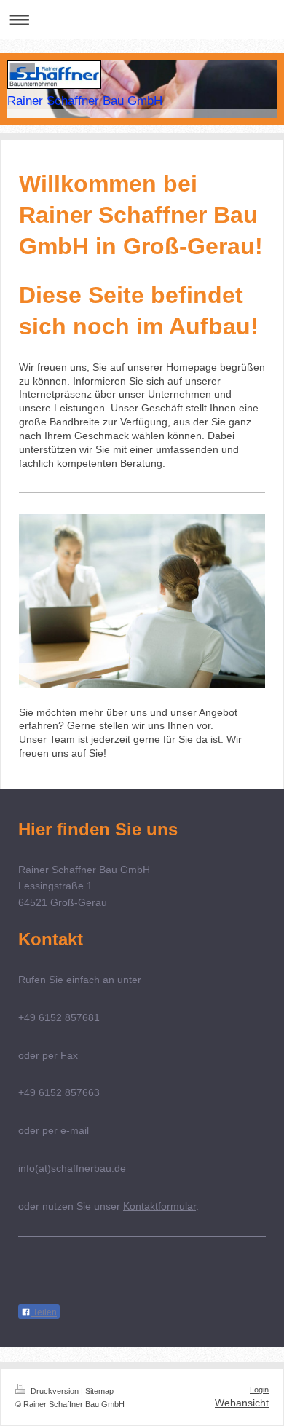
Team (62, 739)
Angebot (218, 712)
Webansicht (242, 1403)
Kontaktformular (159, 1206)
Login (259, 1389)
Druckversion (54, 1391)
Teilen (44, 1312)
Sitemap (99, 1391)
